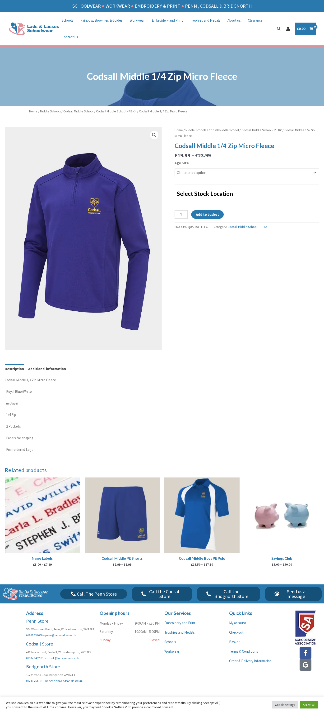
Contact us (70, 37)
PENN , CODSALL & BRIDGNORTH (218, 6)
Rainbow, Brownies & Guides (101, 20)
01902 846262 (34, 658)
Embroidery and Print (167, 20)
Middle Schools (50, 111)
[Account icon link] (288, 29)
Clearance (255, 20)
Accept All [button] (309, 705)
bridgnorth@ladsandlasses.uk (64, 681)
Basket (234, 642)
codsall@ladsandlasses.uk (62, 658)
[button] (279, 29)
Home (33, 111)
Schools (67, 20)
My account (237, 623)
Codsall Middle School (78, 111)
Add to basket (207, 214)
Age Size (182, 163)
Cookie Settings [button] (285, 705)
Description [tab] (14, 368)
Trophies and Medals (205, 20)
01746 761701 (34, 681)
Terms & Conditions (243, 651)
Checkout (236, 632)
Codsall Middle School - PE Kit (116, 111)
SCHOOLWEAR (86, 6)
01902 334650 (34, 635)
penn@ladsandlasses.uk (60, 635)
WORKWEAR (118, 6)
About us (234, 20)
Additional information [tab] (47, 368)
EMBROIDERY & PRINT (157, 6)
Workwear (137, 20)
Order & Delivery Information (250, 661)
